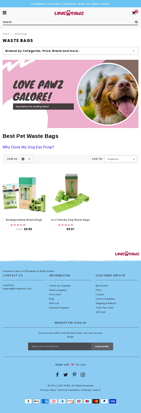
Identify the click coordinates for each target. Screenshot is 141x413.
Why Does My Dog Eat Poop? (28, 147)
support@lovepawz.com (17, 288)
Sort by (97, 158)
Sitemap (86, 390)
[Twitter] (65, 374)
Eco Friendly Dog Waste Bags (70, 220)
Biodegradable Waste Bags (24, 220)
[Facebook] (57, 374)
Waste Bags (21, 34)
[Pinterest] (74, 374)
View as (12, 158)
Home (6, 34)
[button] (18, 225)
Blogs (70, 337)
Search (97, 390)
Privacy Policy (48, 390)
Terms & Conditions (69, 390)
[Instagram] (83, 374)
